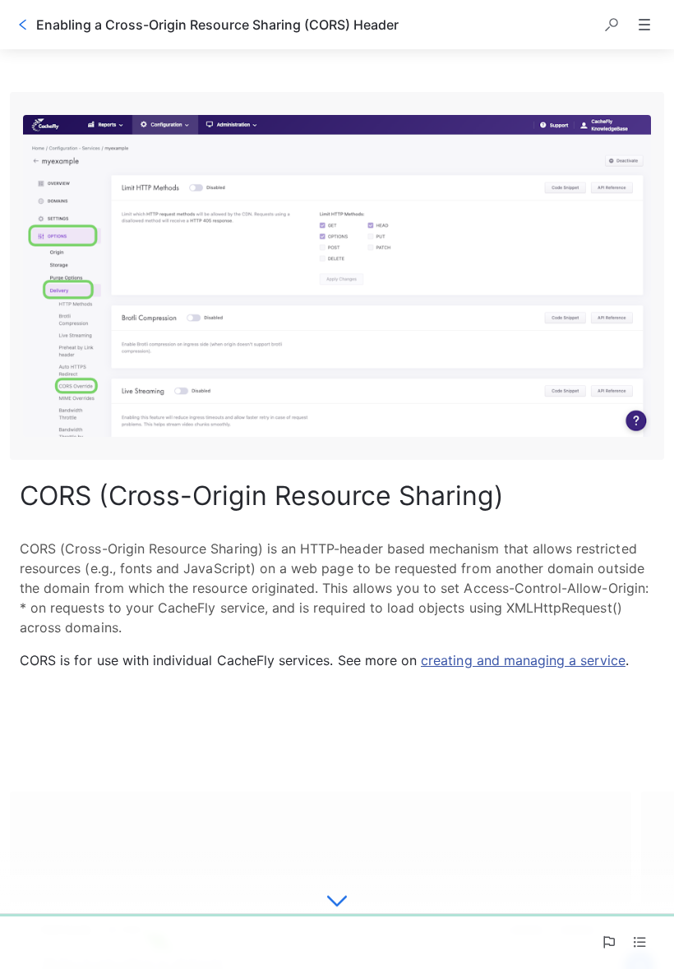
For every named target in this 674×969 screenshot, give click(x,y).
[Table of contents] (639, 942)
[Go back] (23, 24)
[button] (611, 24)
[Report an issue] (608, 942)
